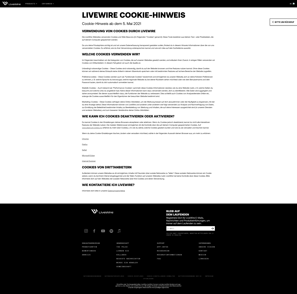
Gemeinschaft (124, 266)
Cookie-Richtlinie (136, 276)
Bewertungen (89, 251)
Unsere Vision (207, 247)
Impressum (209, 276)
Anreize (86, 255)
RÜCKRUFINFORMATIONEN (169, 255)
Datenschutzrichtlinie (114, 276)
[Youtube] (103, 231)
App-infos (162, 247)
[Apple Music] (119, 231)
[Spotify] (111, 231)
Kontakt (203, 251)
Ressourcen (163, 251)
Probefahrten (89, 247)
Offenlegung (148, 278)
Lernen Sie (122, 251)
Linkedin (204, 259)
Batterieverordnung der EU (190, 276)
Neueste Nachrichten (128, 259)
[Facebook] (94, 231)
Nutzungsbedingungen (92, 276)
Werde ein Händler (127, 263)
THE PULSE (122, 247)
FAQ (159, 259)
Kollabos (121, 255)
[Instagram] (86, 231)
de (291, 4)
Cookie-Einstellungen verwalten (161, 276)
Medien (202, 255)
